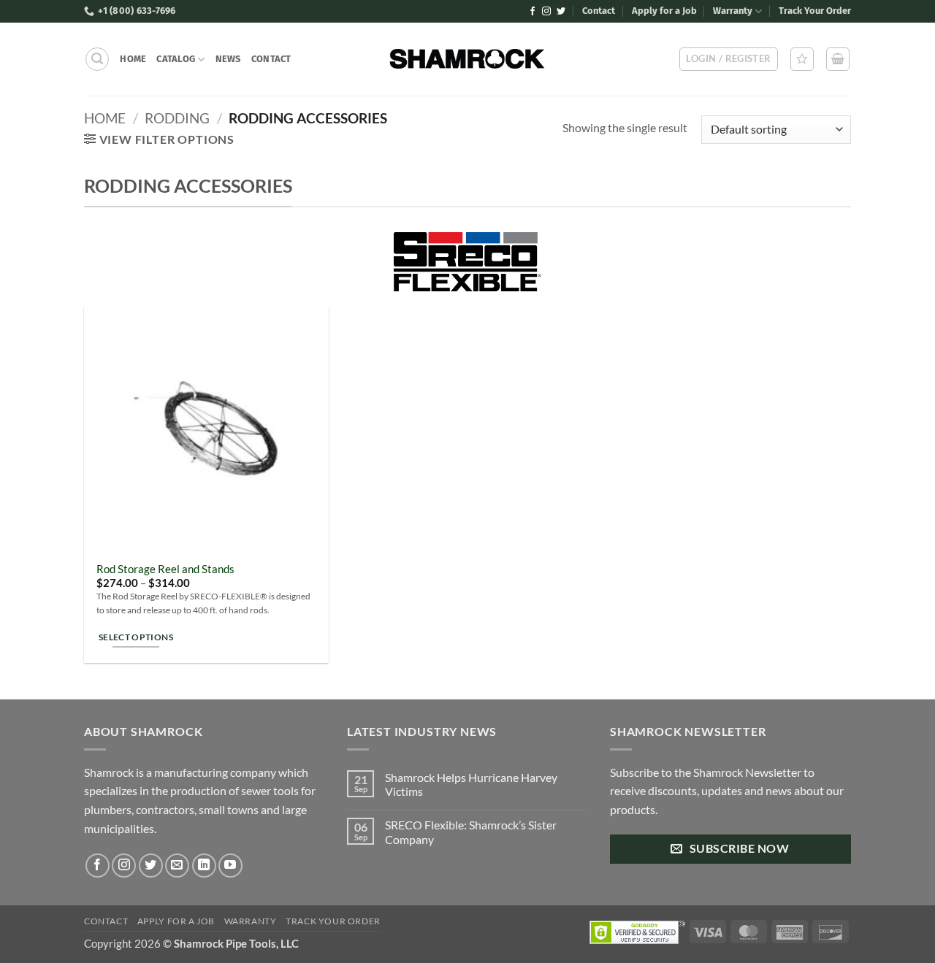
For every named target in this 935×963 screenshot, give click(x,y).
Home (133, 58)
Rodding (177, 118)
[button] (97, 59)
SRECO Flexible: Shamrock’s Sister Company (471, 831)
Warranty (732, 10)
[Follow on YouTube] (230, 865)
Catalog (175, 58)
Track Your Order (815, 10)
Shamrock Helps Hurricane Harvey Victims (471, 784)
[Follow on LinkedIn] (204, 865)
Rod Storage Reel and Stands (165, 569)
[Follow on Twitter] (561, 12)
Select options (136, 637)
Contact (598, 10)
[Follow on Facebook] (532, 12)
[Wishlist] (802, 59)
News (228, 58)
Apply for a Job (664, 10)
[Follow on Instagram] (546, 12)
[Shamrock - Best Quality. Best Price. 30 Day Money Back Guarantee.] (468, 59)
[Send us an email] (177, 865)
